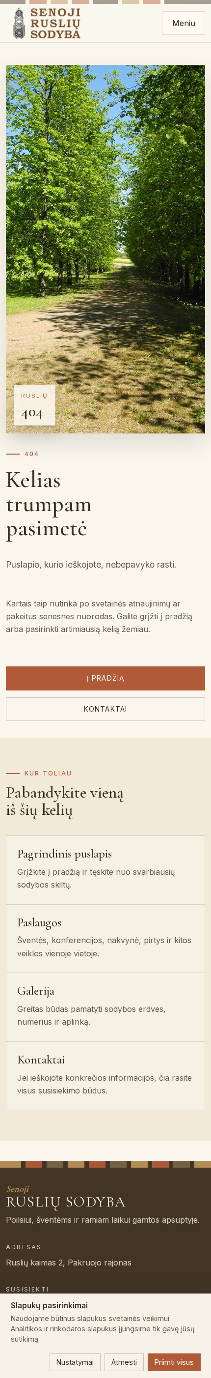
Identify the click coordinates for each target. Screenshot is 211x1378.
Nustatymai (75, 1362)
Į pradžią (105, 678)
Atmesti (124, 1362)
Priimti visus (174, 1362)
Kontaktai (105, 709)
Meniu (183, 23)
